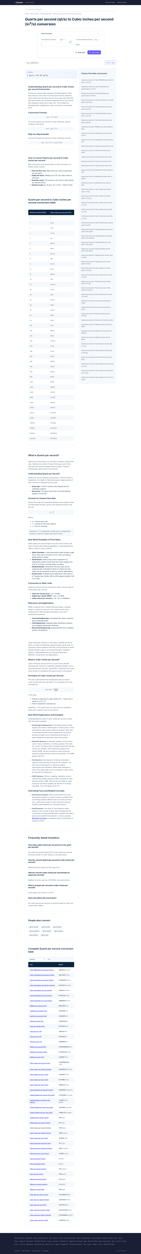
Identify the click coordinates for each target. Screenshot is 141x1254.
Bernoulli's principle (39, 818)
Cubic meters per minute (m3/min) (40, 1069)
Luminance (55, 1241)
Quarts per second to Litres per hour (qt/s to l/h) (96, 157)
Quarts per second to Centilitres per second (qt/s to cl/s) (96, 134)
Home (27, 14)
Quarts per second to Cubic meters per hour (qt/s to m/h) (96, 204)
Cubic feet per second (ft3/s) (39, 1194)
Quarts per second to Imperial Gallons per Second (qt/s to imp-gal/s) (97, 230)
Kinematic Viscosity (40, 1241)
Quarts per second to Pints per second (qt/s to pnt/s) (96, 308)
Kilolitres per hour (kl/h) (37, 1057)
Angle (35, 1238)
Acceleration (28, 1238)
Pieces (124, 1241)
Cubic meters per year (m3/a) (39, 1085)
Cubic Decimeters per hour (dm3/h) (41, 990)
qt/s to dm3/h (47, 931)
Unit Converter (34, 14)
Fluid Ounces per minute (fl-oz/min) (41, 1148)
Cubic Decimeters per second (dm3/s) (42, 980)
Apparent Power (43, 1238)
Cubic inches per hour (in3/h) (39, 1138)
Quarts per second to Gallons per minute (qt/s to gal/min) (96, 332)
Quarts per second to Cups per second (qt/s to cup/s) (96, 302)
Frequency (22, 1241)
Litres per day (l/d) (36, 1036)
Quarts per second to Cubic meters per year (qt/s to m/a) (96, 217)
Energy (120, 1238)
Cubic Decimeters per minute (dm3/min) (42, 985)
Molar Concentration (105, 1241)
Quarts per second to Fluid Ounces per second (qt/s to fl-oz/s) (96, 282)
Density (78, 1238)
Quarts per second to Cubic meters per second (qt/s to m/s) (96, 190)
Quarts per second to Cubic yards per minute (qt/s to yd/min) (97, 372)
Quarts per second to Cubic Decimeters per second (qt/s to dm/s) (95, 94)
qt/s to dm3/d (58, 931)
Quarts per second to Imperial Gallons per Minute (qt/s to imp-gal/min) (96, 237)
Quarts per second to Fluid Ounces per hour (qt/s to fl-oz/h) (96, 295)
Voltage (94, 1244)
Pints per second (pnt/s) (37, 1164)
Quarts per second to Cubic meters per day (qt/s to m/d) (96, 210)
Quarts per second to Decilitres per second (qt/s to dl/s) (97, 141)
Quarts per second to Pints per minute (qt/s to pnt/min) (95, 315)
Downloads (45, 1251)
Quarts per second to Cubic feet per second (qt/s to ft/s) (96, 345)
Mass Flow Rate (92, 1241)
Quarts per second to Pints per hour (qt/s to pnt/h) (97, 320)
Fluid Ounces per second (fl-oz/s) (40, 1143)
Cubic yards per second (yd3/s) (40, 1210)
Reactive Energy (39, 1244)
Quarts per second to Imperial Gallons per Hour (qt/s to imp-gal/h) (96, 243)
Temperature (64, 1244)
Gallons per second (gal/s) (38, 1179)
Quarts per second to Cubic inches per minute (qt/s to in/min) (95, 269)
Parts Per (118, 1241)
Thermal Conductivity (75, 1244)
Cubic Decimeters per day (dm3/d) (41, 995)
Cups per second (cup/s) (37, 1159)
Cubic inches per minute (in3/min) (40, 1133)
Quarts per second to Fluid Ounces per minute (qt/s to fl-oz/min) (95, 289)
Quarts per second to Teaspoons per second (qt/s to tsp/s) (97, 256)
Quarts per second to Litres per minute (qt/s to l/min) (96, 151)
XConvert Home (110, 2)
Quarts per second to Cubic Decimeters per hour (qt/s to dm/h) (96, 108)
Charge (55, 1238)
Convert (24, 2)
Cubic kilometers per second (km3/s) (41, 1090)
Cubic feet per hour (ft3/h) (38, 1205)
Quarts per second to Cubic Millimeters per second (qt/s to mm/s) (97, 81)
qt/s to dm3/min (34, 931)
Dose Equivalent (96, 1238)
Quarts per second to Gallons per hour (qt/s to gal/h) (95, 338)
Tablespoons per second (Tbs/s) (40, 1123)
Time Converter (122, 2)
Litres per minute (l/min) (37, 1026)
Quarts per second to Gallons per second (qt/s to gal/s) (96, 325)
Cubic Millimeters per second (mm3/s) (42, 970)
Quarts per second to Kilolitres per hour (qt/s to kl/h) (96, 184)
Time (84, 1244)
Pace (113, 1241)
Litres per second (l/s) (37, 1021)
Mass (85, 1241)
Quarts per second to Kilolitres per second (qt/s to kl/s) (97, 171)
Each (115, 1238)
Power (16, 1244)
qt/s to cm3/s (46, 927)
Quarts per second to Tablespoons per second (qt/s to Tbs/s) (95, 262)
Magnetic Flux (64, 1241)
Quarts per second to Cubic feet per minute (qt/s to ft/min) (96, 352)
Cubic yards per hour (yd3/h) (39, 1220)
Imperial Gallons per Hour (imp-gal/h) (41, 1107)
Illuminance (30, 1241)
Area (50, 1238)
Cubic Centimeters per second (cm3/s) (42, 975)
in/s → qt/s (110, 62)
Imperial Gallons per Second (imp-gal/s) (42, 1095)
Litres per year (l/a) (36, 1041)
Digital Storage (86, 1238)
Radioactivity (29, 1244)
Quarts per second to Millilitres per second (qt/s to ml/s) (97, 128)
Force (16, 1241)
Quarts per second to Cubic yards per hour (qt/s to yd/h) (97, 378)
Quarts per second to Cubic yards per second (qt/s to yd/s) (97, 365)
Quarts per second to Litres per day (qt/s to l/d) (96, 161)
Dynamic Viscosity (107, 1238)
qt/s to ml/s (44, 935)
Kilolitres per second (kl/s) (38, 1047)
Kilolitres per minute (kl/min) (38, 1052)
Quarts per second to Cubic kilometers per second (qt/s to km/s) (97, 224)
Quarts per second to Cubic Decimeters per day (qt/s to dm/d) (96, 114)
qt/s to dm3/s (57, 927)
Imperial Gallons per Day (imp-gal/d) (41, 1112)
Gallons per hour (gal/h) (37, 1189)
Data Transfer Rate (69, 1238)
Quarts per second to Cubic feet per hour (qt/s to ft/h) (96, 358)
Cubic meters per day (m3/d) (39, 1079)
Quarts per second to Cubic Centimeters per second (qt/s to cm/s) (95, 88)
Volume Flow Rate (45, 14)
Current (60, 1238)
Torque (89, 1244)
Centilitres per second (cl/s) (38, 1011)
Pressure (22, 1244)
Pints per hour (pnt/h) (36, 1174)
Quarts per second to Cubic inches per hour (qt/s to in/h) (96, 276)
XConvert (17, 1251)
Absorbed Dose (19, 1238)
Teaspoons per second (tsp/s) (39, 1117)
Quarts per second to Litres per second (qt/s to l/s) (97, 146)
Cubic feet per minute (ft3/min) (39, 1199)
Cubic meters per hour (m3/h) (39, 1074)
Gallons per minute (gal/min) (38, 1184)
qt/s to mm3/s (34, 927)
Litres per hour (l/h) (36, 1031)
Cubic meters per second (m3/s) (40, 1063)
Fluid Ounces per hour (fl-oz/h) (39, 1153)
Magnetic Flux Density (75, 1241)
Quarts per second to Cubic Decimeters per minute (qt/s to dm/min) (97, 101)
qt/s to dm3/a (34, 935)
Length (49, 1241)
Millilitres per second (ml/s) (38, 1006)
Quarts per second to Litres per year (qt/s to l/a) (96, 165)
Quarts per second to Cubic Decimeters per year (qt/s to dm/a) (96, 121)
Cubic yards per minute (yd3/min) (40, 1215)
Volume (100, 1244)
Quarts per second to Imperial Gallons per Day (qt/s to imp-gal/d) (95, 250)
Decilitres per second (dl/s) (38, 1016)
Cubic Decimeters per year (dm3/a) (41, 1000)
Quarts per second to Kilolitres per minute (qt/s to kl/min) (96, 177)
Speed (57, 1244)
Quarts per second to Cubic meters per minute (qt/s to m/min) (95, 197)
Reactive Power (49, 1244)
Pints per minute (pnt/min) (38, 1169)
